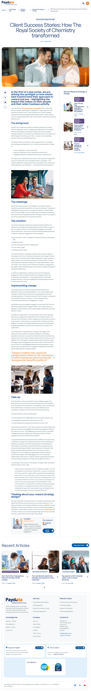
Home (4, 10)
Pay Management (38, 605)
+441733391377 (48, 520)
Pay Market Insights (68, 572)
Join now (38, 647)
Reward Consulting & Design (41, 608)
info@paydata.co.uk (65, 633)
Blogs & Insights (23, 10)
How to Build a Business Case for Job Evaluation (79, 127)
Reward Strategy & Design (38, 10)
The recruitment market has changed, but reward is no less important (43, 578)
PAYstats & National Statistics (68, 602)
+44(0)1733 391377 (65, 635)
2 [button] (46, 587)
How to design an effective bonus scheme (77, 147)
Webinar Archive (10, 627)
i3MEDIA (10, 686)
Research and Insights (66, 608)
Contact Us (9, 630)
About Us (35, 621)
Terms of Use (37, 633)
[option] (15, 567)
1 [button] (44, 587)
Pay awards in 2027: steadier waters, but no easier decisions (72, 578)
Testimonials (36, 624)
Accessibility (36, 627)
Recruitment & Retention (40, 572)
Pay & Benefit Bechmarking (41, 602)
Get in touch (48, 509)
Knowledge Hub (12, 10)
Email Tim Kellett (47, 523)
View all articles (79, 545)
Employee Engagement (39, 611)
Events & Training (11, 621)
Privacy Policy (37, 636)
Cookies (35, 630)
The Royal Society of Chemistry (31, 108)
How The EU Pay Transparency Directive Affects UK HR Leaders (79, 107)
